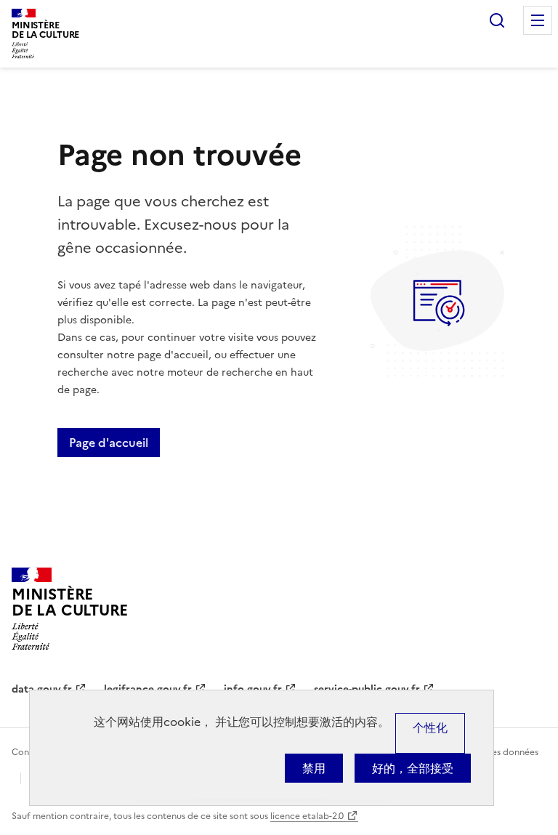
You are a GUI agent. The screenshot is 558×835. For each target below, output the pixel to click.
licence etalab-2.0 (307, 816)
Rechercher (497, 20)
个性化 (430, 727)
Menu (537, 20)
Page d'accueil (108, 442)
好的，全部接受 (412, 768)
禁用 (314, 768)
